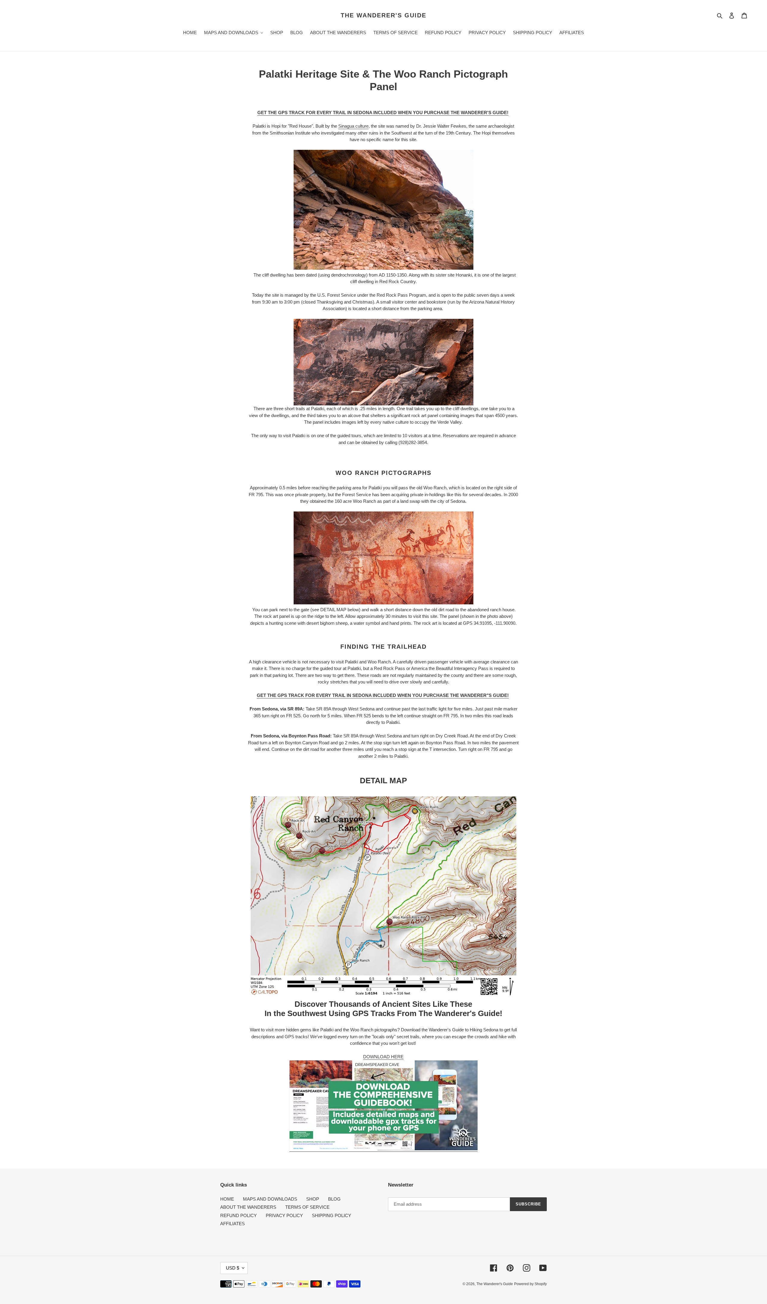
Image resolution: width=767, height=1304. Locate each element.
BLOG (334, 1199)
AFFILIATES (232, 1223)
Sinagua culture (353, 126)
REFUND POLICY (238, 1215)
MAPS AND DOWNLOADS (270, 1199)
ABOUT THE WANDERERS (248, 1207)
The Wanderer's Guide (383, 15)
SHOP (312, 1199)
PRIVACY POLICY (284, 1215)
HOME (227, 1199)
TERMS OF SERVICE (307, 1207)
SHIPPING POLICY (331, 1215)
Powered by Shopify (530, 1284)
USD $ (232, 1267)
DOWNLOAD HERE (383, 1056)
